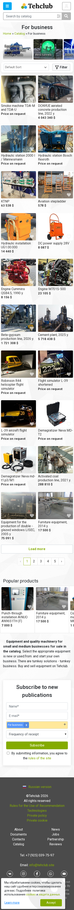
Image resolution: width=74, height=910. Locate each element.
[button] (7, 6)
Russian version (39, 787)
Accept (51, 902)
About (18, 829)
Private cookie (37, 820)
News (55, 829)
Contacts (18, 839)
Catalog (18, 844)
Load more (37, 549)
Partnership (55, 839)
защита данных (49, 894)
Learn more (12, 902)
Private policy (37, 815)
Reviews (55, 844)
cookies (31, 894)
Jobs (55, 834)
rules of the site (39, 758)
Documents (18, 834)
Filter (63, 67)
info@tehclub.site (41, 865)
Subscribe (37, 745)
